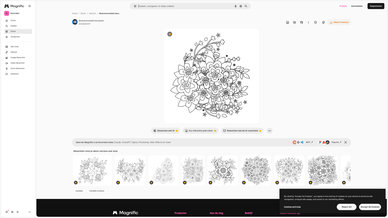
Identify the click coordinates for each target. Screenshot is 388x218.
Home (74, 13)
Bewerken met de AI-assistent (240, 131)
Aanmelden (357, 6)
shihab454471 (84, 24)
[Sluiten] (345, 142)
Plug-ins (335, 142)
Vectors (92, 13)
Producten (180, 213)
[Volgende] (350, 170)
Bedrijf (248, 213)
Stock (83, 13)
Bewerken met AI (164, 131)
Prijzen (343, 6)
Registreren (376, 6)
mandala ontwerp (96, 191)
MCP (308, 142)
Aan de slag (216, 213)
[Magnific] (125, 213)
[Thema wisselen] (17, 212)
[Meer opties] (308, 22)
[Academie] (12, 212)
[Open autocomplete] (134, 6)
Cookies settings (292, 206)
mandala (79, 191)
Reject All (346, 207)
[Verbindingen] (6, 212)
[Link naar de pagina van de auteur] (75, 22)
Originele (184, 34)
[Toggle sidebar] (29, 6)
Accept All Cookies (370, 207)
